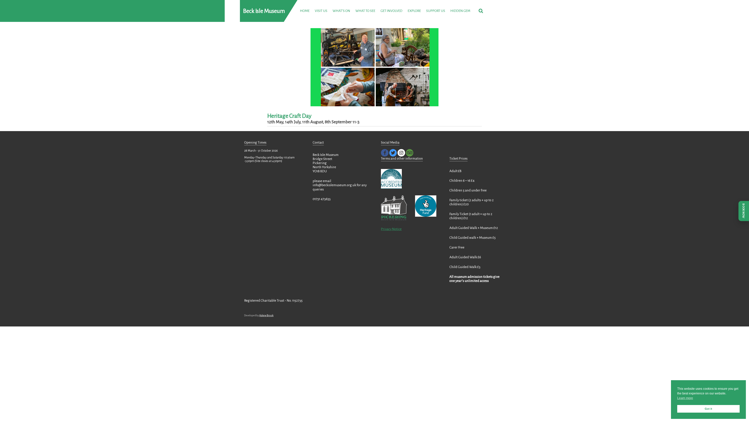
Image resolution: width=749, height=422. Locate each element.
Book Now (743, 211)
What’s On (341, 11)
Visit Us (321, 11)
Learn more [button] (685, 398)
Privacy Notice (391, 229)
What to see (365, 11)
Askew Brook (266, 315)
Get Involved (391, 11)
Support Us (435, 11)
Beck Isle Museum (264, 11)
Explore (414, 11)
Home (305, 11)
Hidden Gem (460, 11)
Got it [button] (708, 408)
